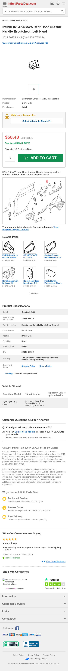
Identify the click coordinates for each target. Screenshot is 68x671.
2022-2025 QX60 (16, 464)
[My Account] (58, 3)
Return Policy (46, 366)
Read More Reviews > (55, 561)
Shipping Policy (28, 366)
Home (5, 21)
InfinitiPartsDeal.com (11, 469)
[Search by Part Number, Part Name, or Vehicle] (62, 11)
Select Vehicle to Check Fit (36, 121)
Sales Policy (18, 655)
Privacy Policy (49, 655)
